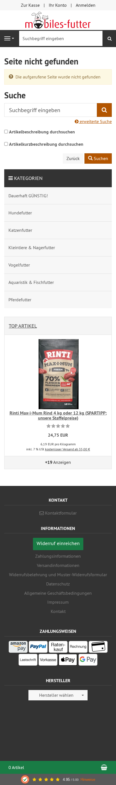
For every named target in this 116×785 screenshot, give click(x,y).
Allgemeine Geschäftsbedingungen (58, 593)
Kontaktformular (60, 513)
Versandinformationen (58, 565)
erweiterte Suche (95, 121)
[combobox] (58, 695)
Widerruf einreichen (58, 543)
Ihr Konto (58, 5)
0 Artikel (16, 767)
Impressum (58, 602)
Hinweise (88, 779)
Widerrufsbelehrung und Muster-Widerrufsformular (58, 574)
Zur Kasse (30, 5)
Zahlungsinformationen (58, 556)
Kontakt (58, 611)
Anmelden (85, 5)
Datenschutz (58, 584)
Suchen (100, 158)
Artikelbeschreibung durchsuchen (42, 132)
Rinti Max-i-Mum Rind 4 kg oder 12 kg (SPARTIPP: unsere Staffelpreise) (58, 415)
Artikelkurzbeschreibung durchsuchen (46, 144)
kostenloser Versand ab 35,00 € (67, 449)
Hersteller (58, 681)
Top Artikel (23, 326)
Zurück (73, 158)
